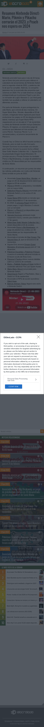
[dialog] (22, 363)
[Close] (39, 337)
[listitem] (22, 379)
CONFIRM (13, 387)
